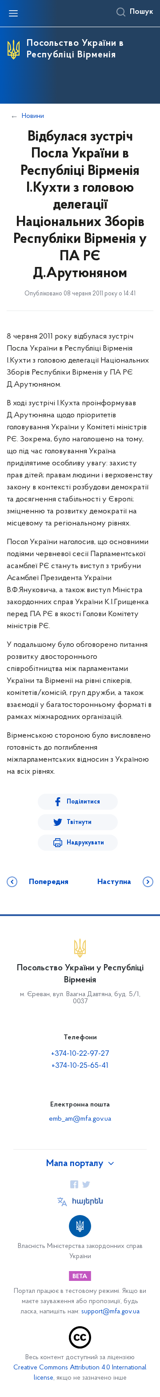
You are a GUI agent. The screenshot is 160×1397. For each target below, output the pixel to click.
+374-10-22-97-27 (80, 1054)
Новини (33, 116)
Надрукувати (85, 843)
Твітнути (79, 822)
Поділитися (83, 802)
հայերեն (87, 1201)
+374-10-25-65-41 (80, 1066)
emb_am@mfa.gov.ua (80, 1118)
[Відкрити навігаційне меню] (13, 13)
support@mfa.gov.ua (110, 1311)
